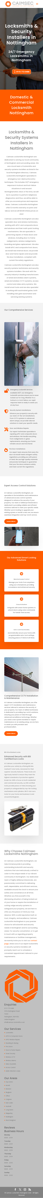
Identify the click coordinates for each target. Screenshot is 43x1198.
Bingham (9, 1092)
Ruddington (9, 1117)
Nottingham (16, 172)
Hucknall (8, 1106)
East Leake (9, 1103)
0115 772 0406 (22, 71)
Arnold (8, 1085)
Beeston (8, 1089)
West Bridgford (11, 1120)
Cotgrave (9, 1099)
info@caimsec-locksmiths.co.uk (14, 1022)
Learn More (11, 521)
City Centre (9, 1082)
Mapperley (9, 1113)
